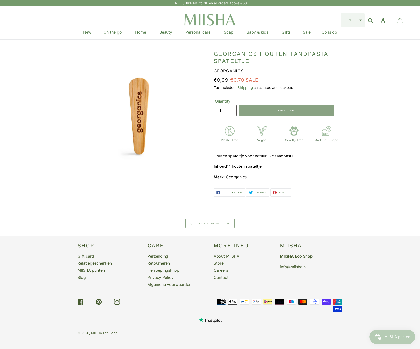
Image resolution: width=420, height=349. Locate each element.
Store (219, 263)
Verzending (158, 256)
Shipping (245, 87)
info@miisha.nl (293, 266)
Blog (82, 277)
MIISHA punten (91, 270)
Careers (221, 270)
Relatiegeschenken (95, 263)
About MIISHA (226, 256)
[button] (353, 20)
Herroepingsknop (163, 270)
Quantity (222, 101)
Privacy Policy (161, 277)
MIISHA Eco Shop (104, 333)
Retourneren (159, 263)
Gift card (86, 256)
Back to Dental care (213, 223)
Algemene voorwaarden (169, 284)
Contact (221, 277)
